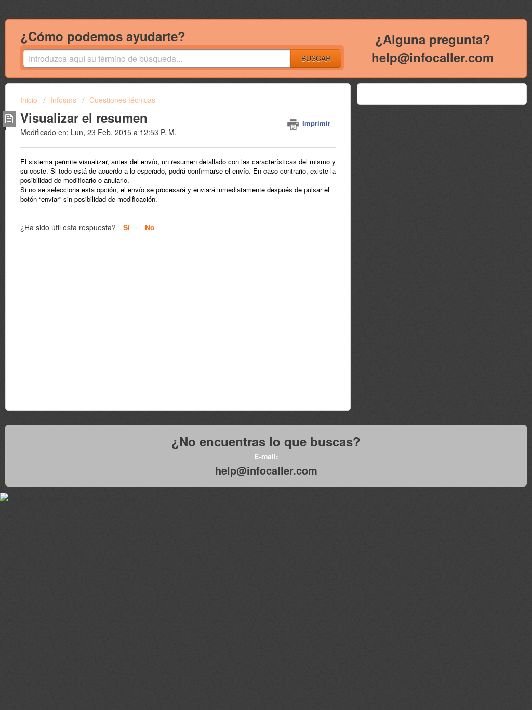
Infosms (63, 100)
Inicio (29, 100)
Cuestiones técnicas (122, 100)
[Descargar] (246, 221)
